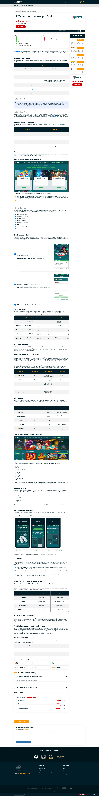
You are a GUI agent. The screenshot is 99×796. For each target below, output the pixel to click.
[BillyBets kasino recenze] (83, 51)
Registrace (77, 84)
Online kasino (17, 51)
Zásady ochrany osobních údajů (45, 772)
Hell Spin (64, 776)
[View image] (61, 256)
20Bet (64, 768)
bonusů (65, 124)
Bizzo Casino (65, 774)
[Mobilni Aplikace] (22, 536)
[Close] (94, 794)
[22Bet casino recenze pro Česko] (83, 72)
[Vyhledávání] (83, 2)
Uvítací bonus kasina (19, 154)
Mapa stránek (41, 776)
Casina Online (17, 5)
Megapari (64, 781)
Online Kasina (52, 2)
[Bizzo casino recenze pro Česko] (83, 65)
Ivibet (64, 779)
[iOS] (53, 536)
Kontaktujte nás (42, 768)
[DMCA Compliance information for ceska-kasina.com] (63, 788)
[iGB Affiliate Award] (36, 757)
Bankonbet (65, 772)
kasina (54, 116)
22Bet (64, 770)
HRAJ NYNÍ (80, 39)
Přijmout (82, 794)
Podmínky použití (42, 774)
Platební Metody (61, 2)
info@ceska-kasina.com (25, 773)
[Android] (38, 536)
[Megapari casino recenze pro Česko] (83, 58)
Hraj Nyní (20, 26)
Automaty (75, 2)
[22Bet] (77, 17)
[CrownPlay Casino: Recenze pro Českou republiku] (83, 43)
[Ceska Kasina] (18, 2)
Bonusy (69, 2)
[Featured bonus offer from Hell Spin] (80, 2)
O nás (40, 770)
